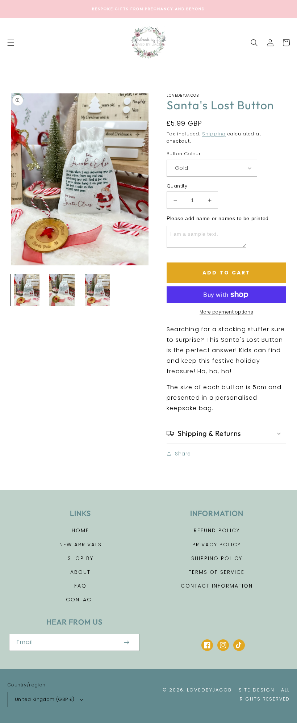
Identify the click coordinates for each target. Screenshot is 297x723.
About (80, 572)
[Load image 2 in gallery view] (62, 290)
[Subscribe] (126, 642)
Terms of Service (216, 572)
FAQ (80, 585)
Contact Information (217, 585)
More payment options (226, 312)
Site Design (257, 689)
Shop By (80, 558)
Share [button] (183, 453)
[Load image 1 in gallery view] (27, 290)
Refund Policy (217, 530)
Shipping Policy (216, 558)
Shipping (214, 134)
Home (80, 530)
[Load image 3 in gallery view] (97, 290)
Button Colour (184, 153)
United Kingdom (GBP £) (45, 699)
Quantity (177, 185)
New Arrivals (80, 544)
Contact (80, 599)
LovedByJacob (209, 689)
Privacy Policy (216, 544)
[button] (11, 43)
